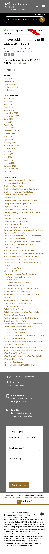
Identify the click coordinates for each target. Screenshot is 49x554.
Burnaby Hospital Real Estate (17, 195)
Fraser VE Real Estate (13, 247)
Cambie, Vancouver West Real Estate (20, 200)
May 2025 (8, 122)
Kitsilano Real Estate (13, 271)
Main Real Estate (11, 279)
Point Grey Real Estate (14, 306)
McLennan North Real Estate (16, 282)
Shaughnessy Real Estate (15, 321)
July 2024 (8, 136)
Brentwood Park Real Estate (16, 183)
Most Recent (9, 98)
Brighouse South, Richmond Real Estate (21, 189)
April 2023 (8, 160)
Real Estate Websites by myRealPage (30, 498)
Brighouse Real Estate (13, 186)
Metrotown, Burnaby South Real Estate (21, 288)
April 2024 (8, 139)
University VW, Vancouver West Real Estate (23, 341)
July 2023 (8, 151)
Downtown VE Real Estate (15, 224)
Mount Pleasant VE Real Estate (17, 291)
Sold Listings (9, 90)
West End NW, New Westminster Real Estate (23, 350)
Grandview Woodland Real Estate (19, 259)
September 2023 (11, 145)
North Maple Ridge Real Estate (17, 303)
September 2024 (11, 131)
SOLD (43, 14)
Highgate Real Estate (13, 268)
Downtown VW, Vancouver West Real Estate (23, 230)
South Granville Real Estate (16, 332)
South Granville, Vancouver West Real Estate (24, 335)
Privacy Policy (10, 498)
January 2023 (10, 166)
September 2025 (11, 116)
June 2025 (8, 119)
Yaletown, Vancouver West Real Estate (21, 365)
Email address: (15, 448)
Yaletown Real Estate (13, 362)
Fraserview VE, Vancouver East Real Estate (23, 256)
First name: (14, 437)
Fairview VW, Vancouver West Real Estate (22, 236)
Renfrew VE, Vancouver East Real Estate (22, 318)
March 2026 (9, 110)
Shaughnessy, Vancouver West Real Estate (23, 323)
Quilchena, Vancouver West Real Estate (21, 312)
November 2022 (11, 172)
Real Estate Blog (11, 87)
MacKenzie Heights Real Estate (17, 277)
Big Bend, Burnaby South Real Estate (20, 180)
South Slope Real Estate (14, 338)
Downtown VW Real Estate (16, 227)
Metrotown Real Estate (14, 285)
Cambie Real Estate (13, 197)
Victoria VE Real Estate (14, 344)
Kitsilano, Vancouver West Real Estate (21, 274)
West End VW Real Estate (15, 353)
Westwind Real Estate (13, 359)
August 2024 (9, 133)
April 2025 (8, 125)
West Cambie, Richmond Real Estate (20, 347)
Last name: (31, 437)
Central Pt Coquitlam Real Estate (18, 209)
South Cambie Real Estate (22, 51)
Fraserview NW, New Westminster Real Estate (24, 253)
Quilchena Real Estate (13, 309)
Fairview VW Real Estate (14, 233)
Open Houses (10, 84)
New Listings (9, 81)
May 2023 (8, 157)
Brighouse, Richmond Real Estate (18, 192)
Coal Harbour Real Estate (15, 218)
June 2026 (8, 101)
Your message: (15, 458)
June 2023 (8, 154)
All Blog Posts (10, 78)
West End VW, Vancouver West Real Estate (23, 356)
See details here (19, 63)
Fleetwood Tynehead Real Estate (18, 244)
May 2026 (8, 104)
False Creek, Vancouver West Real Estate (22, 241)
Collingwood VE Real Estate (16, 221)
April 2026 (8, 107)
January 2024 (10, 142)
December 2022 (11, 169)
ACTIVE (35, 14)
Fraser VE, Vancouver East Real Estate (21, 250)
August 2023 (9, 148)
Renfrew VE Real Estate (14, 315)
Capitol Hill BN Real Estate (15, 206)
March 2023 (9, 163)
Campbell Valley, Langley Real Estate (20, 203)
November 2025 (11, 113)
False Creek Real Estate (14, 238)
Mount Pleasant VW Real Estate (18, 300)
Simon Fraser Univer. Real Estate (18, 326)
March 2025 (9, 128)
